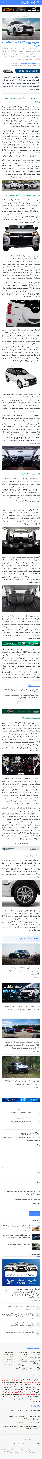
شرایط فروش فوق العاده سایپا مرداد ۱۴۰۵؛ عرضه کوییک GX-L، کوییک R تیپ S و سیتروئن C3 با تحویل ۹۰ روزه (26, 1293)
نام (38, 1172)
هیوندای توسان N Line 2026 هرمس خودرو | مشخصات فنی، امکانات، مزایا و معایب (21, 1324)
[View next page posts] (19, 702)
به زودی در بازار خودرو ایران (35, 1362)
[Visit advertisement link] (21, 11)
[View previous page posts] (23, 702)
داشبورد (24, 1365)
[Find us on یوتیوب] (39, 1439)
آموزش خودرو (35, 1353)
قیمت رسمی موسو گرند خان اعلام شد (18, 1244)
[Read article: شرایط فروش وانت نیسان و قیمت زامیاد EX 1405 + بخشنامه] (36, 1228)
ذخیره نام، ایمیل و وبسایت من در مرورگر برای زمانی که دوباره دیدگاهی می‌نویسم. (22, 1193)
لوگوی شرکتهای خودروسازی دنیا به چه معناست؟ (19, 1332)
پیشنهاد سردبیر (35, 1368)
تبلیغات (37, 1444)
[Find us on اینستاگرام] (37, 1439)
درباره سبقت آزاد (28, 1444)
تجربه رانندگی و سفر (22, 1354)
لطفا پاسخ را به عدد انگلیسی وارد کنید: (27, 1199)
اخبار (38, 1394)
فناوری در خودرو (21, 1368)
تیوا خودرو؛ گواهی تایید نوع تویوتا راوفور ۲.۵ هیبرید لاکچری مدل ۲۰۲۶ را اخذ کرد (20, 696)
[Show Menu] (38, 2)
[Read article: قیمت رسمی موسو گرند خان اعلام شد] (36, 1246)
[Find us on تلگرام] (34, 1439)
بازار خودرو (37, 1358)
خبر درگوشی (23, 1360)
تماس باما (37, 1446)
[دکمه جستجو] (4, 2)
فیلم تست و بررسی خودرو (8, 1354)
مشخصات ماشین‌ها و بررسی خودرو (26, 16)
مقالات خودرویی (29, 1382)
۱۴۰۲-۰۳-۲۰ (13, 63)
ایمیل (37, 1182)
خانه (38, 16)
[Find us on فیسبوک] (32, 1439)
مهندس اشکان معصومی (28, 63)
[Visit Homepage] (27, 2)
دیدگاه (37, 1145)
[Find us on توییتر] (29, 1439)
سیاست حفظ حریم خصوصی (12, 1444)
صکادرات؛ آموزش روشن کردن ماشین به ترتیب (20, 1306)
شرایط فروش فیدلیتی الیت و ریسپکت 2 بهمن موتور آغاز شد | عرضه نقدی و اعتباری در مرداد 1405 (18, 1315)
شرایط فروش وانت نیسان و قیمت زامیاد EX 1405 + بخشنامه (21, 690)
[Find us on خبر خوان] (26, 1439)
